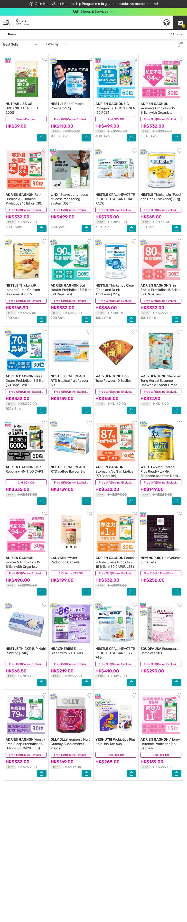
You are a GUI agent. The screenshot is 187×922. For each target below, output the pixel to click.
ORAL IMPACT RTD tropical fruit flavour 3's (69, 380)
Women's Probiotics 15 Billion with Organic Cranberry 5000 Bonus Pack (23, 566)
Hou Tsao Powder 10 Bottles (113, 378)
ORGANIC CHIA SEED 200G (22, 108)
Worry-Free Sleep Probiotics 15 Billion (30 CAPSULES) (25, 743)
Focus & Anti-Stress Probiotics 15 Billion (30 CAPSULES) (114, 562)
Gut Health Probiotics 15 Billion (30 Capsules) (71, 289)
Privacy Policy (94, 917)
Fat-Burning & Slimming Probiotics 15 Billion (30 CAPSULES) (23, 201)
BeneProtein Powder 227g (67, 106)
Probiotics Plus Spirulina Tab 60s (115, 741)
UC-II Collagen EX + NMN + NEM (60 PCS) (115, 108)
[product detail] (26, 79)
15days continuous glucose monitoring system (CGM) (69, 199)
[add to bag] (42, 137)
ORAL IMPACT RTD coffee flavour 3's (68, 469)
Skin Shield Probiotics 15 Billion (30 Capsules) (160, 289)
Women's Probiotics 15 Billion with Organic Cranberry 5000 (157, 110)
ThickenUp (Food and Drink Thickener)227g (160, 197)
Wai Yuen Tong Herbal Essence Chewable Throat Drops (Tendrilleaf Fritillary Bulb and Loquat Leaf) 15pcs (160, 385)
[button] (180, 22)
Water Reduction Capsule (65, 560)
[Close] (179, 908)
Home (12, 34)
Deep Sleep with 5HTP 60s (67, 651)
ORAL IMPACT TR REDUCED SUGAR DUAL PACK (115, 199)
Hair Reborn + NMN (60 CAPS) (25, 469)
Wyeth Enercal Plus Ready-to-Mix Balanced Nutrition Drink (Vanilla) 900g (159, 473)
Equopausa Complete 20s (159, 651)
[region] (93, 911)
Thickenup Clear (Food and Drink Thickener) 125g (114, 289)
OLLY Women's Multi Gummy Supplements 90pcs (70, 743)
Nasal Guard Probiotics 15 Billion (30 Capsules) (25, 380)
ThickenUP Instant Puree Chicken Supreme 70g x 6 (23, 289)
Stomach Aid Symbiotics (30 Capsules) (114, 471)
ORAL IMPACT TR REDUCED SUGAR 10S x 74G (115, 653)
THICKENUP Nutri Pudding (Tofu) (26, 651)
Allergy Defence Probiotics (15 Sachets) (160, 743)
